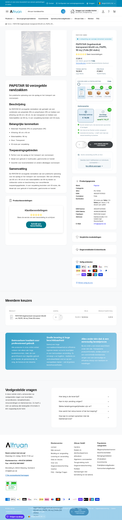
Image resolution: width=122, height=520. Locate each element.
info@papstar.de (100, 224)
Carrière (77, 447)
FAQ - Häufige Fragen (59, 472)
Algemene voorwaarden (83, 459)
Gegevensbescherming (59, 466)
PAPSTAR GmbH (81, 35)
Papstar (96, 185)
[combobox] (46, 11)
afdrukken (77, 456)
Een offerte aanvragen (93, 166)
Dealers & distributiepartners (81, 451)
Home (9, 24)
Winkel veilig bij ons (85, 283)
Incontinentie (102, 462)
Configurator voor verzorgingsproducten (71, 3)
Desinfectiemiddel (104, 453)
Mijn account (55, 450)
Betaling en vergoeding (59, 453)
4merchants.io (17, 511)
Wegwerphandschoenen (106, 449)
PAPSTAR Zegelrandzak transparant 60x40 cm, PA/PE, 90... (33, 24)
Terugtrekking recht (81, 462)
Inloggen (92, 3)
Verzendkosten (81, 63)
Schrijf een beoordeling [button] (36, 225)
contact (53, 447)
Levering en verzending (60, 456)
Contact (51, 3)
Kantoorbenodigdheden (106, 468)
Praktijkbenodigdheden (105, 465)
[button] (7, 11)
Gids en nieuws (56, 459)
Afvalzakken (101, 459)
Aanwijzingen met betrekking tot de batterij (83, 473)
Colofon (54, 469)
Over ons (54, 463)
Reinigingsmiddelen (104, 456)
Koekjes (77, 469)
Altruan (12, 508)
